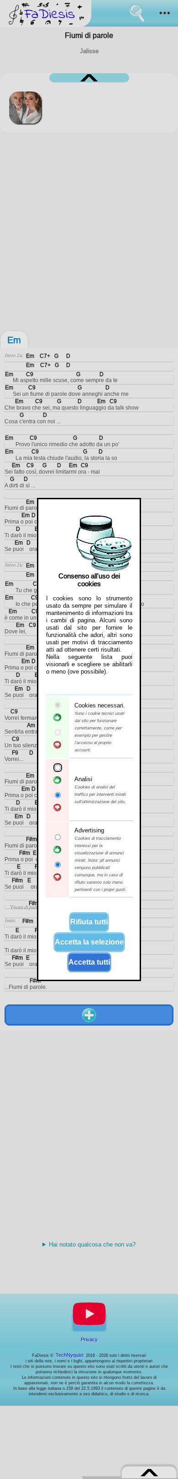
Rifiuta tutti (89, 922)
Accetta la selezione (89, 942)
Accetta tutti (89, 962)
